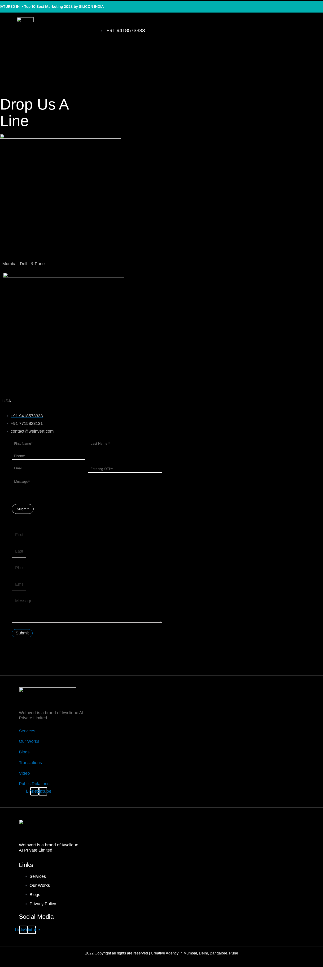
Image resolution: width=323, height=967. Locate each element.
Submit (23, 509)
